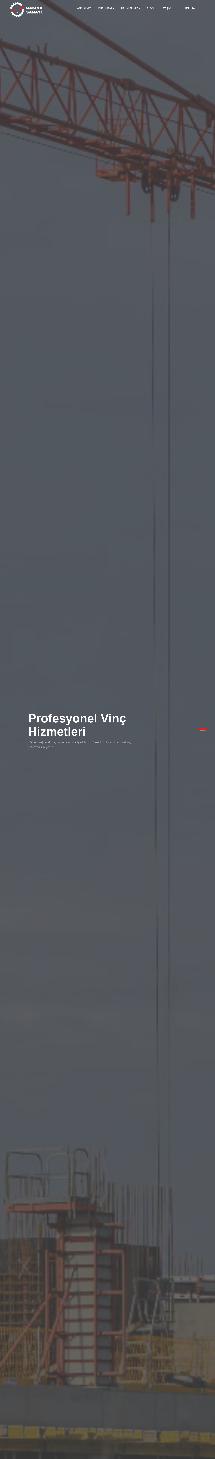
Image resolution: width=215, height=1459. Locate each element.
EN (187, 8)
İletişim (166, 8)
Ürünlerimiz (129, 8)
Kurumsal (105, 8)
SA (193, 8)
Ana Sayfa (84, 8)
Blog (150, 8)
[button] (201, 728)
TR (181, 8)
